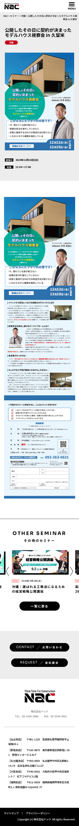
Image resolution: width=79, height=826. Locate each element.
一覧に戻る (39, 606)
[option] (39, 571)
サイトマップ (11, 813)
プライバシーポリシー (38, 813)
